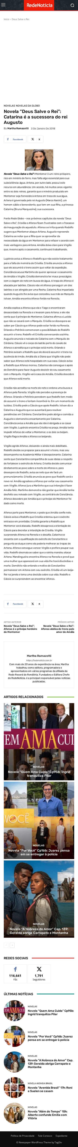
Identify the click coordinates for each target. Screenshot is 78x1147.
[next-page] (12, 945)
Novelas (9, 105)
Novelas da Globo (28, 105)
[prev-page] (6, 945)
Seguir (39, 967)
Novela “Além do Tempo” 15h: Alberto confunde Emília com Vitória (47, 1115)
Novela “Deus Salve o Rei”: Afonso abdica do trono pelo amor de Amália (57, 629)
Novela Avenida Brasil (40, 1083)
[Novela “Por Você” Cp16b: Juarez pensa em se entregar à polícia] (39, 820)
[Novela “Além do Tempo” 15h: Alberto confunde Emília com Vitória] (14, 1113)
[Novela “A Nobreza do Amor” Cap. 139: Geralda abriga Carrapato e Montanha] (39, 899)
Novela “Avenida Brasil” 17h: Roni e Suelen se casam (50, 1089)
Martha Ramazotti (18, 128)
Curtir (15, 967)
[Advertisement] (39, 62)
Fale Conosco (45, 1135)
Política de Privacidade (22, 1135)
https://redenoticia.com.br (39, 660)
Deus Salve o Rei (20, 19)
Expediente (61, 1135)
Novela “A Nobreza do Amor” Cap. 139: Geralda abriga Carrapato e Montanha (39, 931)
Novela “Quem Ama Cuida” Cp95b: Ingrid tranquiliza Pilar (39, 774)
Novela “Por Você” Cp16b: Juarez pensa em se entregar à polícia (39, 852)
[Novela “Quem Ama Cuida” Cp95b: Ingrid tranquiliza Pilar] (39, 741)
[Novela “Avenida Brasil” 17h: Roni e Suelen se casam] (14, 1087)
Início (6, 19)
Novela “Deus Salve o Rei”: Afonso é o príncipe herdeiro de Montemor (20, 629)
